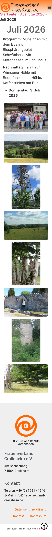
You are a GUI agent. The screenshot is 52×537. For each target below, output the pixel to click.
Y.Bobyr (41, 529)
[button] (49, 7)
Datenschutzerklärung (30, 509)
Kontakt (18, 516)
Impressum (38, 516)
